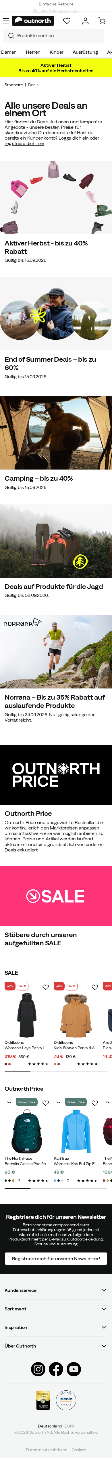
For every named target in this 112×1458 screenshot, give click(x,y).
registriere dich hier (24, 143)
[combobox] (53, 36)
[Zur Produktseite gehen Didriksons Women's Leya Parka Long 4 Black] (27, 1015)
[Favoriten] (67, 21)
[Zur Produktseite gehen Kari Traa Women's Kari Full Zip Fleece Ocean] (76, 1131)
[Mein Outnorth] (85, 21)
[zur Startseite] (33, 21)
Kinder (56, 52)
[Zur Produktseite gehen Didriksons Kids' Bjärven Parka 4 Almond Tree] (76, 1015)
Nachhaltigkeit (56, 11)
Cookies (79, 1449)
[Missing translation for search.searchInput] (8, 35)
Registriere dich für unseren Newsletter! (56, 1258)
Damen (9, 52)
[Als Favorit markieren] (46, 987)
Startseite (14, 84)
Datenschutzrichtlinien (46, 1449)
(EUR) (56, 1426)
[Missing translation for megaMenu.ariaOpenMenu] (6, 20)
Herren (33, 52)
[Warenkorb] (102, 21)
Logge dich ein (74, 137)
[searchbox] (59, 36)
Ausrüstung (85, 52)
